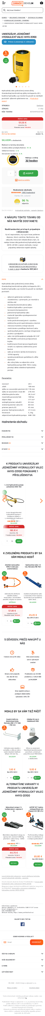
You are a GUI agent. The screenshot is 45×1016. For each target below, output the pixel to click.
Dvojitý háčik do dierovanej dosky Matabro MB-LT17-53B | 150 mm (12, 722)
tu (26, 998)
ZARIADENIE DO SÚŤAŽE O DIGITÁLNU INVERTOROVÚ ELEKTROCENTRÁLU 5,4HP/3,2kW (23, 266)
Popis (4, 279)
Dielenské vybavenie (17, 17)
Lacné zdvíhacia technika (31, 876)
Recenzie (6, 443)
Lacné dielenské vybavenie (11, 876)
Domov (4, 17)
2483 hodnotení (28, 193)
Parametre (6, 431)
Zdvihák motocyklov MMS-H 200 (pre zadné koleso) (12, 567)
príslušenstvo (8, 437)
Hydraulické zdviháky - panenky (16, 20)
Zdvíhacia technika (35, 17)
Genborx (40, 105)
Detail (14, 863)
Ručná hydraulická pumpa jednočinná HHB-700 (14, 486)
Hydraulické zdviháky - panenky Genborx (29, 210)
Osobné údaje (34, 988)
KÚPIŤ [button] (17, 621)
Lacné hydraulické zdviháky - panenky (15, 878)
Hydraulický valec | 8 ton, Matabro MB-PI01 (33, 566)
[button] (16, 621)
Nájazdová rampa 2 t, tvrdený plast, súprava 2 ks (14, 809)
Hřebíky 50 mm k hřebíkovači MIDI (33, 720)
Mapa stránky (12, 988)
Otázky (6, 449)
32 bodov (31, 160)
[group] (12, 594)
